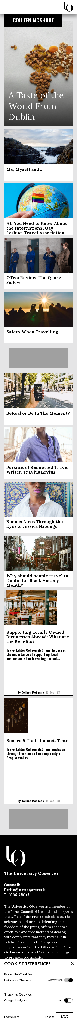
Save (64, 1016)
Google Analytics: (33, 1000)
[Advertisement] (38, 358)
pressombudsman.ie (25, 957)
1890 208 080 (50, 952)
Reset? (49, 1016)
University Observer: (33, 980)
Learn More (11, 1016)
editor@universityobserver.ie (26, 889)
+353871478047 (18, 895)
